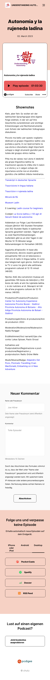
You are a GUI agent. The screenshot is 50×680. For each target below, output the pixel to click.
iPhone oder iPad (11, 548)
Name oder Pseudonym (13, 401)
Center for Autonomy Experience (21, 301)
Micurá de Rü (11, 197)
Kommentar (9, 424)
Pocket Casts (28, 561)
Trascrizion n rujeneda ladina (19, 191)
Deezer (28, 582)
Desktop (38, 545)
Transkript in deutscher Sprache (20, 180)
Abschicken (25, 498)
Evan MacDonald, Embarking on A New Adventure (21, 366)
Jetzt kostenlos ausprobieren (18, 641)
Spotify (28, 572)
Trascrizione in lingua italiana (19, 185)
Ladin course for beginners (30, 208)
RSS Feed (28, 593)
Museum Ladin (12, 202)
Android (25, 545)
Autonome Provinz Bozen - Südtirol (22, 304)
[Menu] (43, 5)
